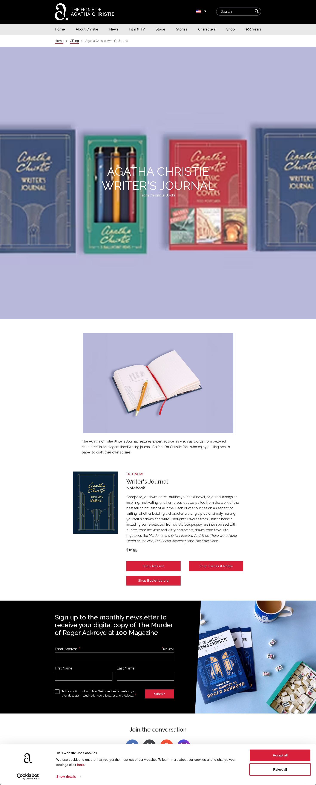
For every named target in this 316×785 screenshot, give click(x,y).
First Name (63, 668)
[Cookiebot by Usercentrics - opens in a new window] (28, 776)
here (80, 765)
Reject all (280, 769)
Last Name (125, 668)
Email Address (66, 649)
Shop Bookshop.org (153, 580)
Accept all (280, 755)
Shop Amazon (153, 566)
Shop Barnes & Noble (216, 566)
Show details (66, 776)
